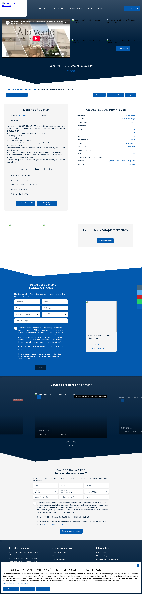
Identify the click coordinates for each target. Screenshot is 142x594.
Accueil (41, 8)
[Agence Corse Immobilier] (13, 8)
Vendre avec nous (59, 556)
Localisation (89, 490)
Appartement (17, 89)
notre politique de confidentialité (15, 583)
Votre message (22, 321)
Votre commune (23, 314)
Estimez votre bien (60, 552)
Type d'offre (38, 490)
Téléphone (48, 308)
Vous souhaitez (47, 313)
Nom (46, 302)
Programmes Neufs (66, 8)
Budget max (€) (41, 497)
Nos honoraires (102, 552)
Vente (8, 89)
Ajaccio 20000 (30, 89)
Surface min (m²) (67, 497)
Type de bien (64, 490)
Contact (100, 8)
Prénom (19, 302)
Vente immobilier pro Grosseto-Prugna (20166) (25, 553)
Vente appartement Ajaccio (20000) (23, 558)
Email (18, 308)
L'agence (90, 8)
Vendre (80, 8)
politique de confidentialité (53, 524)
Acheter (51, 8)
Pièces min (90, 497)
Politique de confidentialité (107, 559)
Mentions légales (103, 556)
